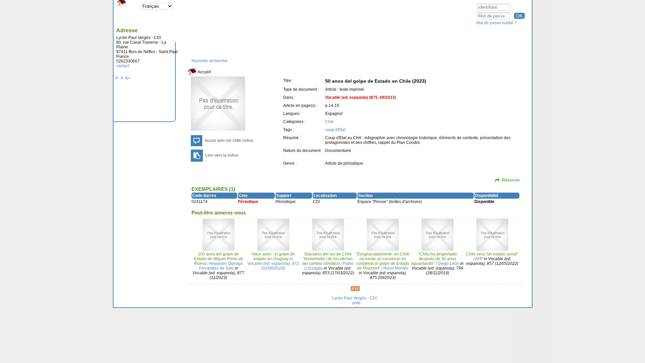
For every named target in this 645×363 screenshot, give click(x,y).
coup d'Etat (335, 129)
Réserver (511, 180)
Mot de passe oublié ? (496, 23)
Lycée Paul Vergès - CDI (354, 298)
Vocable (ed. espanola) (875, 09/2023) (360, 97)
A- (117, 78)
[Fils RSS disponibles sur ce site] (355, 288)
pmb (356, 302)
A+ (128, 78)
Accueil (204, 72)
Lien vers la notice (222, 155)
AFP (479, 258)
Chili (329, 121)
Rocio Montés (395, 268)
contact (122, 66)
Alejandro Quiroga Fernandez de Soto (221, 266)
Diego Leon (448, 263)
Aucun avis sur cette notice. (229, 140)
